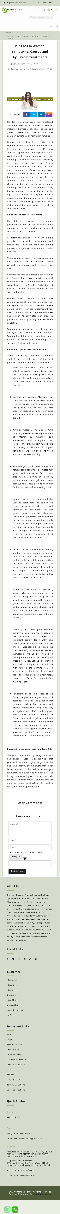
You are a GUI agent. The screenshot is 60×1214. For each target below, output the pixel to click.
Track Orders (13, 995)
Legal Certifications (16, 1090)
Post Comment (17, 871)
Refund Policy (13, 1080)
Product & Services (16, 1065)
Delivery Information (16, 1060)
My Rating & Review (16, 1010)
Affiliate (10, 1075)
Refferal (10, 1015)
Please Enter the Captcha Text (26, 852)
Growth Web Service (42, 1194)
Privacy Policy (13, 1050)
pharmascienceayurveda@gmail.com (24, 1138)
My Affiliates (12, 1000)
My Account (12, 980)
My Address (12, 990)
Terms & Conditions (16, 1085)
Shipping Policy (14, 1055)
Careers (10, 1070)
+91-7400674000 (45, 3)
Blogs (18, 32)
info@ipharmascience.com (16, 3)
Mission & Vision (14, 1044)
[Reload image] (25, 858)
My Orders (12, 985)
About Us (11, 1034)
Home (10, 32)
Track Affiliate (13, 1005)
